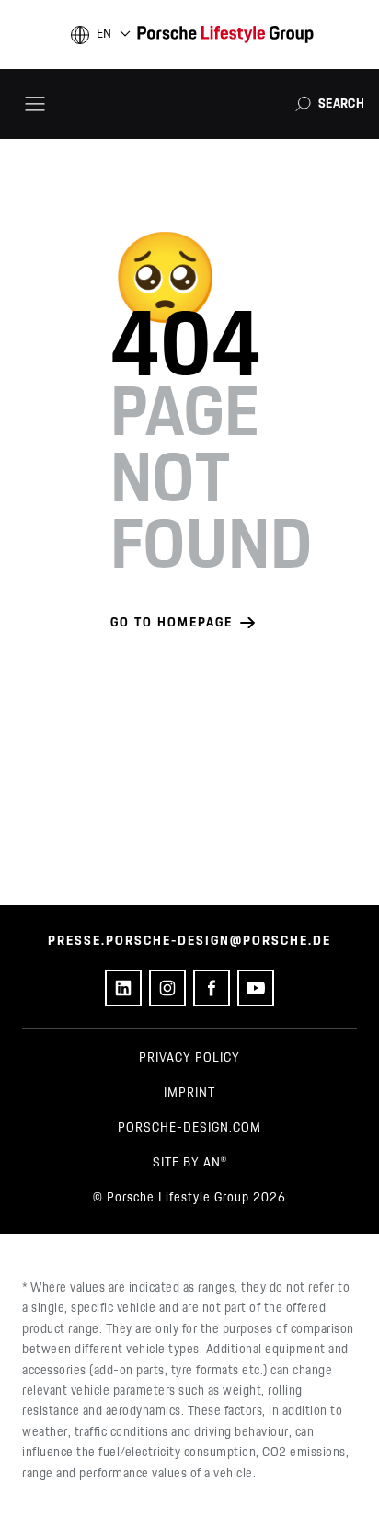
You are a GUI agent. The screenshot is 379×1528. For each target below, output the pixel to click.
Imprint (189, 1093)
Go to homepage (171, 623)
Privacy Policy (189, 1058)
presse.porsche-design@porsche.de (189, 941)
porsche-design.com (189, 1128)
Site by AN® (190, 1163)
